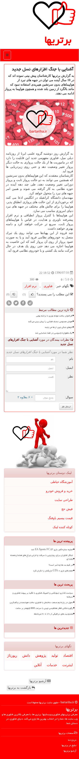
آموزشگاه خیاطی (61, 482)
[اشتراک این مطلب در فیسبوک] (23, 302)
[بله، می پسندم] (32, 294)
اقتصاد (68, 655)
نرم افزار (31, 286)
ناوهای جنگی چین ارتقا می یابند (58, 327)
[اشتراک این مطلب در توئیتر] (16, 302)
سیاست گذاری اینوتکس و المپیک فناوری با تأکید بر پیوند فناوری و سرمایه (43, 595)
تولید (54, 655)
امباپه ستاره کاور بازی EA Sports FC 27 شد (52, 549)
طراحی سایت (64, 500)
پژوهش (40, 655)
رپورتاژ (12, 655)
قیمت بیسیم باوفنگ (60, 518)
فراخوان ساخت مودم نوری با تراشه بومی (54, 316)
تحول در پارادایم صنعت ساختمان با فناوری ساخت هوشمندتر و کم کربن (41, 602)
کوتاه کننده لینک (63, 527)
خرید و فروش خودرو (59, 491)
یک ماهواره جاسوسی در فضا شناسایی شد (53, 333)
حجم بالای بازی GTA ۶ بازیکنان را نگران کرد (53, 570)
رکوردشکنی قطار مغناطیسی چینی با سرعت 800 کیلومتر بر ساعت (44, 608)
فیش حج (67, 509)
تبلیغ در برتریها (69, 745)
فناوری (48, 286)
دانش (26, 655)
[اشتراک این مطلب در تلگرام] (30, 302)
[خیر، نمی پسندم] (13, 294)
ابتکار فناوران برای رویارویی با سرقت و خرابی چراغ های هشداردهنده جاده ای (41, 557)
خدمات (52, 665)
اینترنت (67, 665)
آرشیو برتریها (38, 681)
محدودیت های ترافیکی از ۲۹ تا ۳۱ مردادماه (53, 614)
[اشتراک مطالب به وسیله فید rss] (9, 302)
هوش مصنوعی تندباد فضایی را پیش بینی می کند (50, 321)
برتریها (58, 39)
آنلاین (37, 665)
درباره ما (72, 740)
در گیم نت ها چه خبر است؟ (61, 565)
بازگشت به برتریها (20, 687)
